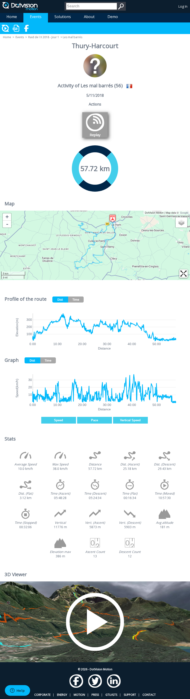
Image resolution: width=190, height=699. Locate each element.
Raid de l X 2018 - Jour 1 (43, 37)
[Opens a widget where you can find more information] (17, 691)
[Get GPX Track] (16, 28)
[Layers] (181, 222)
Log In (182, 6)
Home (11, 16)
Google (184, 212)
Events (35, 16)
